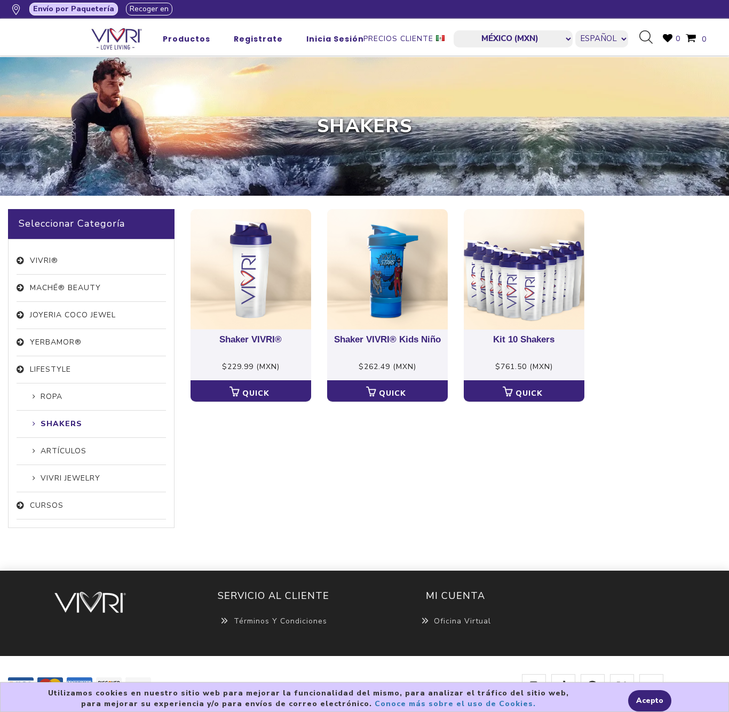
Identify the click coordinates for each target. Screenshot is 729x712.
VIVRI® (44, 260)
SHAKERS (61, 424)
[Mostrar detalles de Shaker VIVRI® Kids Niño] (387, 269)
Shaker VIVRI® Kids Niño (387, 340)
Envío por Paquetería (73, 9)
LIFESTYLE (50, 369)
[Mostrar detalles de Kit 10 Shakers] (524, 269)
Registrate (258, 39)
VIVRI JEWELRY (70, 478)
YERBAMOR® (56, 342)
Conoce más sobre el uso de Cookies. (455, 704)
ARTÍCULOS (63, 451)
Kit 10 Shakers (523, 340)
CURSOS (47, 505)
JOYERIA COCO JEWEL (73, 315)
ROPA (51, 396)
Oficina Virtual (462, 621)
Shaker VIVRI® (250, 340)
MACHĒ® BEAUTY (65, 288)
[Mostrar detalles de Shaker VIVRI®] (251, 269)
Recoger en (149, 9)
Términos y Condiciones (280, 621)
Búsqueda (650, 38)
